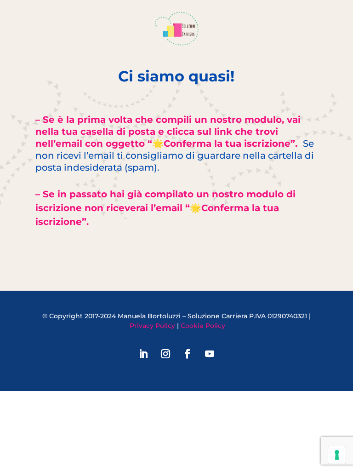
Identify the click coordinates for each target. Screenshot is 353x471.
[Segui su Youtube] (209, 354)
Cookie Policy (203, 326)
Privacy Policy (152, 326)
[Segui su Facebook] (187, 354)
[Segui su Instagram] (165, 354)
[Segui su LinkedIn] (143, 354)
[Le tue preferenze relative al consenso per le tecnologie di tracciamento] (337, 455)
